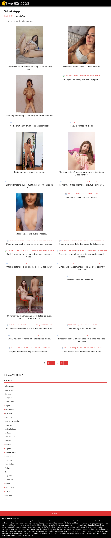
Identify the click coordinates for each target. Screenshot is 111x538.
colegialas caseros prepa (17, 527)
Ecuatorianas (9, 409)
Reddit (7, 472)
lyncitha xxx (11, 525)
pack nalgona (81, 525)
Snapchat (8, 476)
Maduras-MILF (10, 437)
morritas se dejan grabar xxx (27, 521)
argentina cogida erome (77, 527)
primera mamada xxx (58, 527)
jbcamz (55, 533)
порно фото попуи (8, 535)
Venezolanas (9, 487)
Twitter (7, 483)
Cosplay (8, 405)
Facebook (8, 417)
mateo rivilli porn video (54, 523)
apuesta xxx (25, 529)
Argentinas (9, 390)
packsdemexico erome (39, 529)
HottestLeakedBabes (12, 421)
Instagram (8, 425)
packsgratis (93, 521)
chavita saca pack (8, 521)
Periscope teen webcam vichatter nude (38, 531)
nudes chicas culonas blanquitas (44, 525)
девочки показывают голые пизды (72, 533)
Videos (7, 491)
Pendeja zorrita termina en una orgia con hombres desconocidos (63, 521)
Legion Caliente (10, 429)
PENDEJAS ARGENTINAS (72, 529)
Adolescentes (9, 386)
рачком (103, 533)
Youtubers (8, 499)
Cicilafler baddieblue (72, 523)
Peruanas (8, 460)
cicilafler (45, 527)
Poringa (7, 468)
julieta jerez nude (16, 523)
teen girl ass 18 (87, 531)
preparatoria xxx (34, 527)
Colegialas (8, 398)
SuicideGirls (9, 480)
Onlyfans (8, 448)
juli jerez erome (23, 525)
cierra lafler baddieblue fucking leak (37, 533)
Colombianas (9, 402)
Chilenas (8, 394)
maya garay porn (12, 529)
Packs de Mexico (11, 452)
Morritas (8, 444)
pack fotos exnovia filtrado (34, 523)
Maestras (8, 441)
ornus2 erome (75, 531)
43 (62, 363)
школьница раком (61, 531)
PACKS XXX (9, 16)
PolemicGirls (9, 464)
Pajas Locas (9, 456)
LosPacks (8, 433)
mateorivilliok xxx (56, 529)
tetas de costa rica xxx (25, 535)
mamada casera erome (66, 525)
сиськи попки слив (92, 533)
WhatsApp (8, 495)
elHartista (8, 413)
